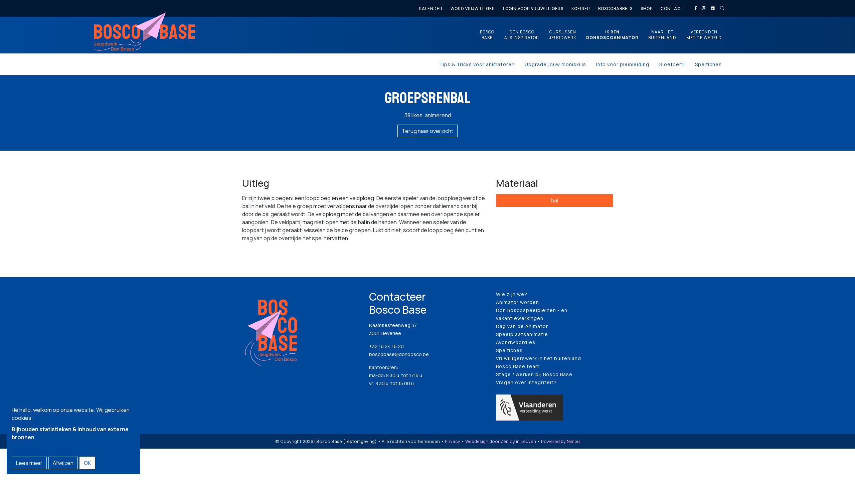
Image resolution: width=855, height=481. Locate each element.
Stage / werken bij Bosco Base (534, 374)
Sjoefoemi (672, 64)
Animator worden (517, 302)
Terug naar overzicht (427, 131)
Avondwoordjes (515, 342)
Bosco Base (487, 34)
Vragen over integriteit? (526, 382)
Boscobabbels (615, 8)
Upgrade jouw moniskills (555, 64)
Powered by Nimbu (560, 441)
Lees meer (29, 463)
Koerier (580, 8)
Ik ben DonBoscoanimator (612, 34)
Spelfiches (708, 64)
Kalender (431, 8)
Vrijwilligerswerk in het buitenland (538, 358)
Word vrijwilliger (473, 8)
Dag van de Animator (522, 326)
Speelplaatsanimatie (522, 334)
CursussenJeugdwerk (562, 34)
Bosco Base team (518, 366)
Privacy (452, 441)
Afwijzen (63, 463)
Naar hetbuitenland (662, 34)
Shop (647, 8)
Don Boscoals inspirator (521, 34)
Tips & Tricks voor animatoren (477, 64)
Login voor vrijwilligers (533, 8)
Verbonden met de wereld (704, 34)
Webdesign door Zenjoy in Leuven (500, 441)
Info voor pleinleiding (622, 64)
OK (87, 463)
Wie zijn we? (511, 294)
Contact (672, 8)
